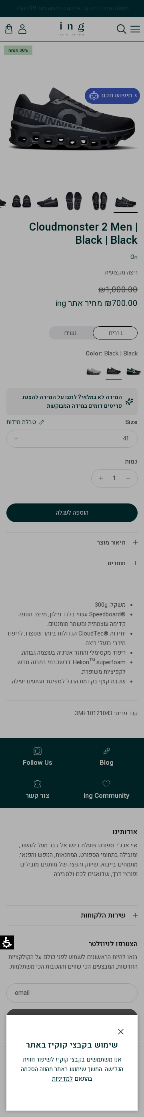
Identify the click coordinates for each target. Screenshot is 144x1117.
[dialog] (72, 1063)
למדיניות (62, 1078)
